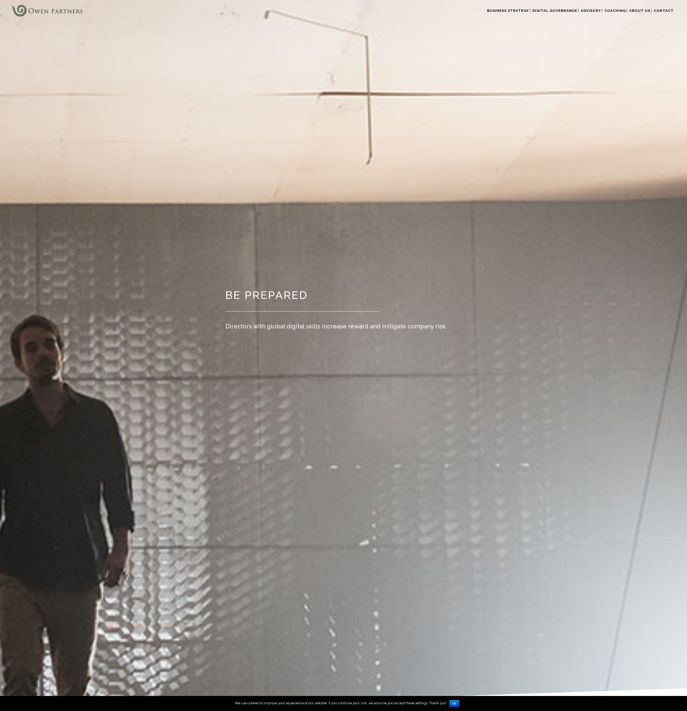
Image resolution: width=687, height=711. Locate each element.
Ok (454, 703)
